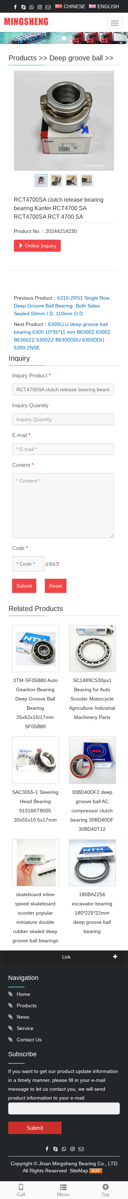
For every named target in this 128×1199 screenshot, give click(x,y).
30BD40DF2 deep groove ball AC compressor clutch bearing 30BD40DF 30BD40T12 (92, 810)
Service (24, 1028)
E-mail (21, 435)
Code (20, 548)
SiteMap (79, 1170)
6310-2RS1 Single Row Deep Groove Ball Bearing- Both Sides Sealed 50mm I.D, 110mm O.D (62, 305)
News (22, 1017)
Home (22, 994)
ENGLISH (107, 6)
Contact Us (28, 1039)
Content (23, 465)
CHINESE (73, 6)
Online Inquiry (39, 246)
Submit (24, 586)
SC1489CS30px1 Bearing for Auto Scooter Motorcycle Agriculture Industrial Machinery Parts (92, 698)
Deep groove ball (76, 58)
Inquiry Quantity (30, 405)
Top (105, 1194)
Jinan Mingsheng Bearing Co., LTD (78, 1163)
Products (23, 58)
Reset (55, 586)
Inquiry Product (31, 375)
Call (21, 1194)
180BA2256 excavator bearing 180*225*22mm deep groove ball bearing (92, 913)
